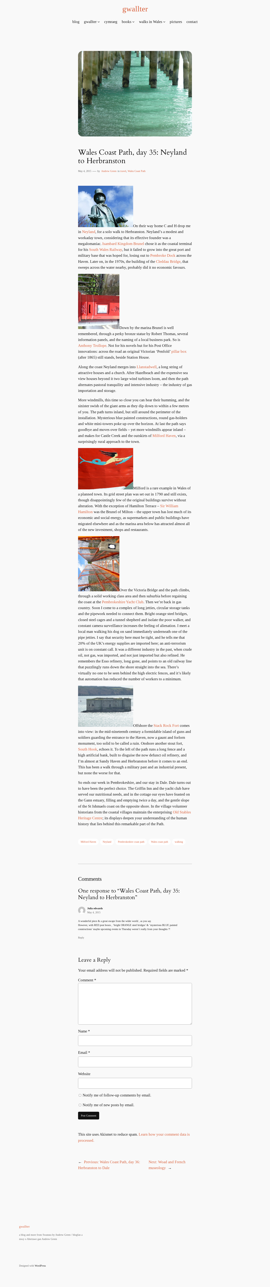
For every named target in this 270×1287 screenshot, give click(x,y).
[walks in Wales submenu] (164, 21)
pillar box (179, 351)
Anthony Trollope (92, 345)
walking (179, 841)
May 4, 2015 (93, 912)
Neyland (88, 232)
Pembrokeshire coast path (131, 841)
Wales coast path (159, 841)
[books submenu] (133, 21)
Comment (87, 980)
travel (123, 171)
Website (84, 1074)
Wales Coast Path (136, 171)
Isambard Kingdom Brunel (123, 243)
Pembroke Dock (162, 255)
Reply (81, 937)
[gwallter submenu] (99, 21)
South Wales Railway (105, 249)
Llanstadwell (147, 367)
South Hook (87, 749)
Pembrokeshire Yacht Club (122, 602)
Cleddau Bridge (168, 261)
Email (84, 1052)
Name (84, 1031)
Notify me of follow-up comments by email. (117, 1095)
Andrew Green (108, 171)
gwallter (135, 9)
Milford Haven (164, 435)
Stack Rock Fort (166, 725)
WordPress (40, 1265)
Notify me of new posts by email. (108, 1105)
